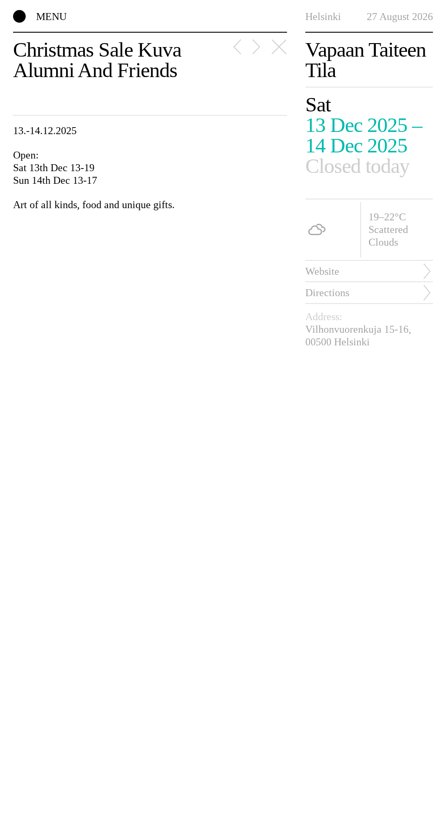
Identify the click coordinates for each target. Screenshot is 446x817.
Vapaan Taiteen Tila (365, 60)
